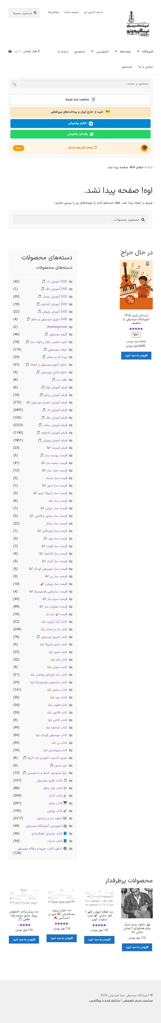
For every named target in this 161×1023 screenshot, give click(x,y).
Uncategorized (57, 327)
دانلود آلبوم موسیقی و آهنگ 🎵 (46, 364)
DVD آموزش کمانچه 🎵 (51, 304)
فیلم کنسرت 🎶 (57, 448)
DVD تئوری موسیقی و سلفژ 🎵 (46, 319)
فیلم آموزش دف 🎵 (54, 417)
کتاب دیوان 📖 (57, 667)
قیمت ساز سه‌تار (56, 523)
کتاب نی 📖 (59, 743)
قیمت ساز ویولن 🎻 (53, 584)
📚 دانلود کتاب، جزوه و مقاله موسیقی (42, 848)
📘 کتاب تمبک (57, 841)
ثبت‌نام (18, 148)
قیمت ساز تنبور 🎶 (54, 485)
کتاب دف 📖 (59, 659)
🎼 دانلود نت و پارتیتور (52, 818)
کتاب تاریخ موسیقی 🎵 (51, 637)
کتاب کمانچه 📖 (56, 727)
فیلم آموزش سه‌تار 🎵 (52, 425)
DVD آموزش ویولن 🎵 (52, 311)
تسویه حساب (71, 12)
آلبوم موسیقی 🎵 (55, 334)
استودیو (79, 51)
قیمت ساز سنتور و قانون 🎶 (48, 516)
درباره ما (63, 51)
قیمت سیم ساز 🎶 (54, 599)
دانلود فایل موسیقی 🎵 (51, 372)
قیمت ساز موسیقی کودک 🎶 (48, 569)
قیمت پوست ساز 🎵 (53, 455)
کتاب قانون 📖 (57, 712)
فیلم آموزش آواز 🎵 (54, 387)
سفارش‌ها (53, 12)
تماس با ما (145, 67)
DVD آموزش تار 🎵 (54, 281)
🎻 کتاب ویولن (57, 811)
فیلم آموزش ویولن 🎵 (52, 440)
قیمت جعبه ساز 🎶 (54, 463)
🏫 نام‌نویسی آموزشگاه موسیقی (46, 826)
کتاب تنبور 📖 (58, 652)
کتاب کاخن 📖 (57, 720)
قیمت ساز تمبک (56, 478)
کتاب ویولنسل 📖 (55, 750)
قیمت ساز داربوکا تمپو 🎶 (50, 493)
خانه (150, 167)
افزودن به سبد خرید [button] (136, 355)
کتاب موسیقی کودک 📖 (51, 735)
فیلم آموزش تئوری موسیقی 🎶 (46, 402)
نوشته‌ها (125, 51)
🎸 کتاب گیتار (58, 795)
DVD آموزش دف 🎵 (54, 289)
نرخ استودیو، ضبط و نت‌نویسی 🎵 (44, 773)
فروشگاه (147, 51)
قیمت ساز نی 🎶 (56, 576)
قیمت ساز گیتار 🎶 (54, 561)
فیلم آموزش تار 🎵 (54, 410)
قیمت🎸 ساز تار (56, 614)
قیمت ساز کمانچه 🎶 (53, 553)
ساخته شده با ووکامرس (104, 1000)
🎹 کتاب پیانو (58, 803)
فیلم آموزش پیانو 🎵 (53, 395)
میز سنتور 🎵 (58, 765)
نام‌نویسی (102, 51)
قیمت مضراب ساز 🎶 (53, 606)
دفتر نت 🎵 (59, 380)
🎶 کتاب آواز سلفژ (55, 788)
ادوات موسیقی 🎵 (55, 349)
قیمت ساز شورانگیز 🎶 (52, 531)
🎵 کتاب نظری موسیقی (52, 780)
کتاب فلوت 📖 (57, 705)
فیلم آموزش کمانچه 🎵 (51, 433)
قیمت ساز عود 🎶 (55, 538)
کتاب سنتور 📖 (57, 690)
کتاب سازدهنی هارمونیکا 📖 (48, 682)
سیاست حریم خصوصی (138, 1000)
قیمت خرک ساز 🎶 (54, 470)
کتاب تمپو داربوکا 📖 (53, 644)
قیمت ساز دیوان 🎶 (53, 508)
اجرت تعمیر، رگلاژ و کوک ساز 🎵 (46, 342)
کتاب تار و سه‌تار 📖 (54, 629)
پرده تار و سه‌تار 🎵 (54, 357)
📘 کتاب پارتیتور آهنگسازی (49, 833)
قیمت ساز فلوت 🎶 (54, 546)
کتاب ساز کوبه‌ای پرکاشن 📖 (49, 674)
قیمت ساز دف (58, 501)
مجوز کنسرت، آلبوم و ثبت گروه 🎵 (45, 758)
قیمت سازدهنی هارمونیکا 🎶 (48, 591)
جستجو (127, 67)
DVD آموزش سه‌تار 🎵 (52, 296)
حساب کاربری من (93, 12)
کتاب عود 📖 (58, 697)
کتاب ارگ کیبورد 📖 (54, 621)
